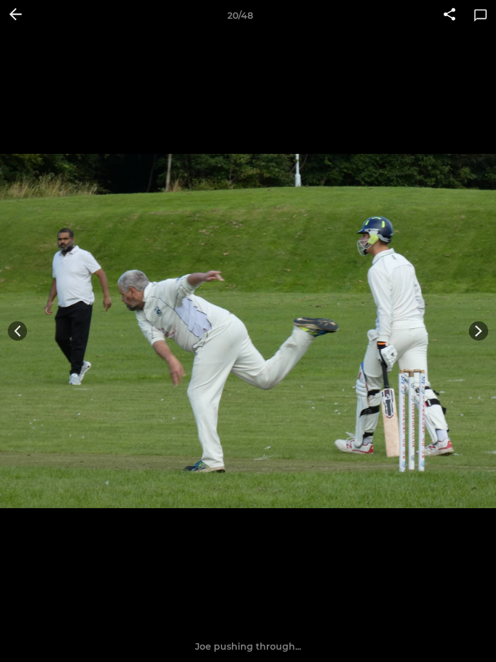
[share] (449, 15)
